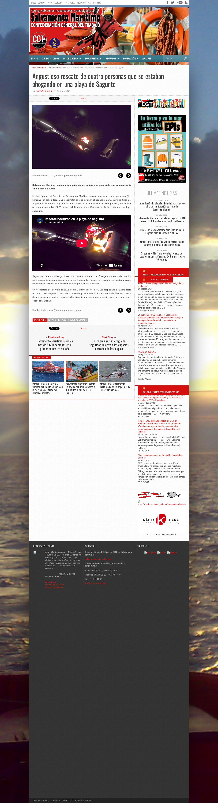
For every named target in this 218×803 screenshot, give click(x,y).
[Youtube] (172, 552)
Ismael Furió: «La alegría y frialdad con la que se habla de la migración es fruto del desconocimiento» (47, 388)
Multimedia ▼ (93, 58)
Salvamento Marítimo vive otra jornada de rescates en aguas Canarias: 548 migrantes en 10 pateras (162, 256)
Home (35, 67)
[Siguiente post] (128, 175)
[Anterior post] (120, 175)
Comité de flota (55, 2)
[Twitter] (162, 552)
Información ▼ (72, 58)
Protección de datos (54, 585)
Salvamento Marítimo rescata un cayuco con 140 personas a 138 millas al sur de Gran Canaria (80, 388)
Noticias (97, 2)
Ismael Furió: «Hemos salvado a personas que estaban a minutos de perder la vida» (161, 243)
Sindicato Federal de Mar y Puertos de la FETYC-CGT (163, 275)
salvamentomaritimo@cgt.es (98, 559)
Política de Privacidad (95, 583)
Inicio (34, 58)
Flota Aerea (70, 2)
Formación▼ (131, 58)
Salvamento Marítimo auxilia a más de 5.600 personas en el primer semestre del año (55, 345)
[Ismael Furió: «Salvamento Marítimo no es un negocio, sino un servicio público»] (115, 380)
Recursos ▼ (112, 58)
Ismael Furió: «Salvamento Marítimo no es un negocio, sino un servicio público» (114, 387)
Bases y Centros (38, 2)
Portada (62, 320)
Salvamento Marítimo (77, 320)
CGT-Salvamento (44, 91)
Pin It (83, 98)
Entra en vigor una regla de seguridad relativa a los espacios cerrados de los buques (109, 345)
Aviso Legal (51, 582)
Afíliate (146, 58)
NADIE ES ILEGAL (147, 352)
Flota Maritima (83, 2)
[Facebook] (150, 552)
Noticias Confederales (160, 279)
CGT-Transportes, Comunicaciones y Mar (161, 392)
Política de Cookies (54, 587)
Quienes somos (50, 58)
